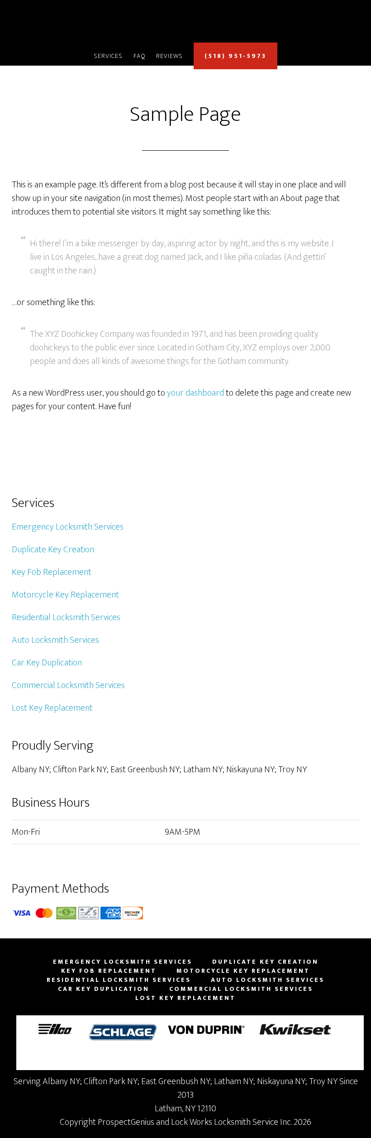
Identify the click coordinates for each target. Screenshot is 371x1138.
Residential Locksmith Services (66, 617)
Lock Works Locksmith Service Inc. (185, 24)
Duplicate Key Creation (53, 549)
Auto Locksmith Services (55, 640)
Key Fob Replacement (51, 572)
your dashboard (195, 393)
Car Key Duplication (47, 662)
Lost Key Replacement (52, 708)
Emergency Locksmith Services (68, 527)
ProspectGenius (126, 1122)
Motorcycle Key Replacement (65, 594)
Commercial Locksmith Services (68, 685)
